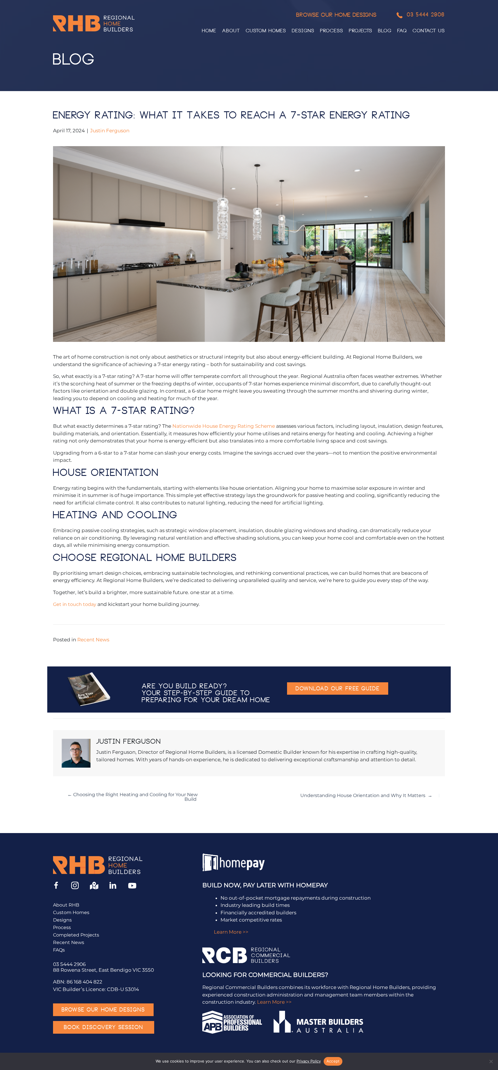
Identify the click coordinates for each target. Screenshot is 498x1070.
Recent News (93, 640)
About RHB (66, 905)
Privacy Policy (309, 1061)
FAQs (59, 950)
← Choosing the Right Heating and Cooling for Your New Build (132, 797)
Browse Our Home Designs (336, 15)
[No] (491, 1061)
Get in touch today (74, 604)
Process (62, 927)
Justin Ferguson (109, 130)
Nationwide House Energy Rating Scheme (223, 426)
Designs (62, 920)
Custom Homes (71, 912)
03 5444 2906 (69, 964)
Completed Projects (76, 935)
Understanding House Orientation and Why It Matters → (366, 795)
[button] (337, 688)
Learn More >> (231, 932)
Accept (333, 1061)
